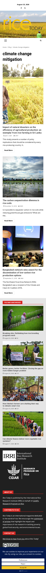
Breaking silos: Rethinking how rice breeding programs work (23, 318)
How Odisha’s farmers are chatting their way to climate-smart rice (23, 388)
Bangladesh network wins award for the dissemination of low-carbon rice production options (23, 246)
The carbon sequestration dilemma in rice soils (23, 176)
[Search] (40, 41)
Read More (8, 150)
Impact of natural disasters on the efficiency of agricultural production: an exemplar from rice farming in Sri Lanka (23, 94)
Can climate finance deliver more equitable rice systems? (23, 424)
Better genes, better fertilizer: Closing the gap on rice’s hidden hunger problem (23, 353)
